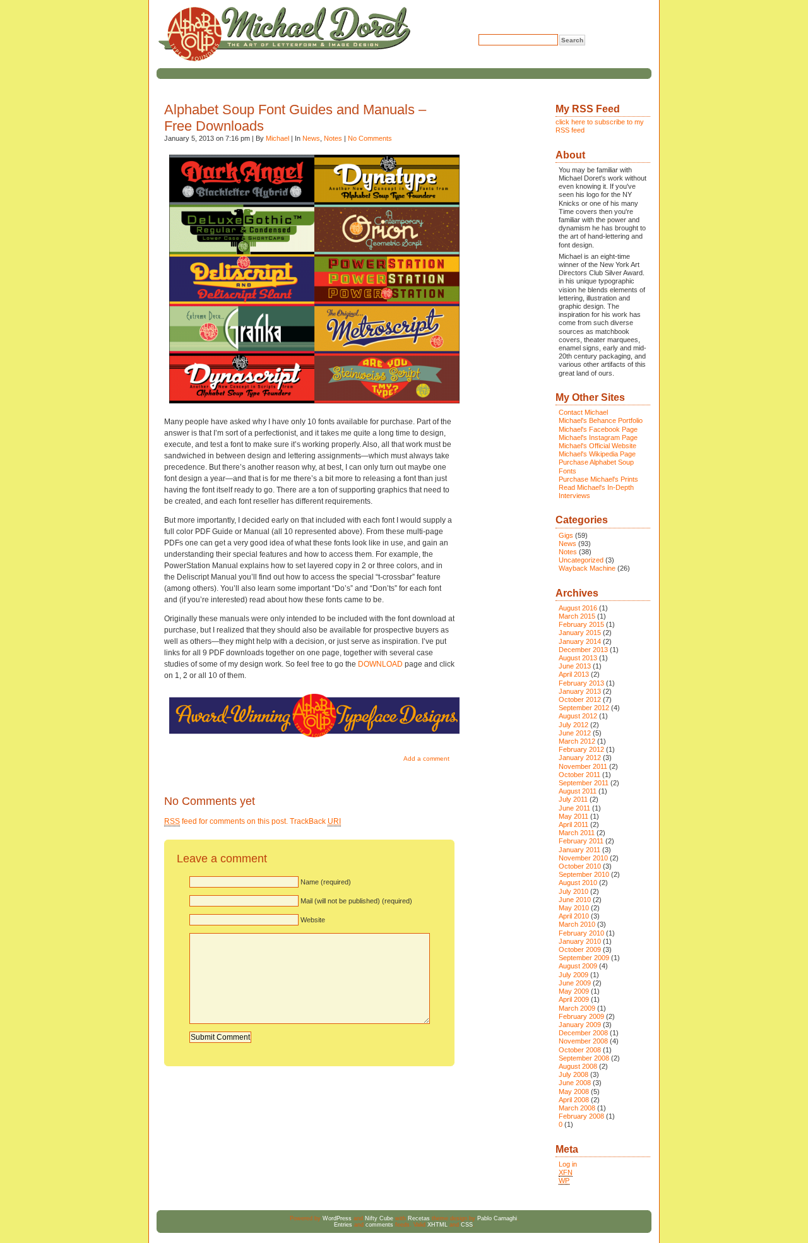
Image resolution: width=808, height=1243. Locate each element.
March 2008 (577, 1108)
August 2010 (578, 882)
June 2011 (574, 808)
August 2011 (578, 791)
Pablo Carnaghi (497, 1218)
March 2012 (577, 741)
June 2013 (575, 666)
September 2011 (584, 783)
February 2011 (581, 841)
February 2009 (581, 1016)
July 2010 (573, 891)
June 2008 (575, 1082)
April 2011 (573, 824)
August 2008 (578, 1066)
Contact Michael (583, 412)
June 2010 (575, 899)
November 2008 (583, 1041)
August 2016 (578, 608)
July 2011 (573, 799)
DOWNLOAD (380, 664)
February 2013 (581, 683)
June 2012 (575, 733)
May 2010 (574, 908)
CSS (467, 1225)
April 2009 (574, 999)
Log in (568, 1164)
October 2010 (580, 866)
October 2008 (580, 1050)
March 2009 (577, 1008)
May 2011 (573, 816)
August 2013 (578, 658)
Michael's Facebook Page (598, 429)
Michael (277, 138)
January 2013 (580, 691)
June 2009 (575, 983)
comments (379, 1225)
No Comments (370, 138)
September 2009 (584, 957)
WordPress (337, 1218)
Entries (343, 1225)
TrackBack (315, 821)
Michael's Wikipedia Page (597, 454)
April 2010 (574, 916)
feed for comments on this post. (226, 821)
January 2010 (580, 941)
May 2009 (574, 991)
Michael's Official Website (597, 445)
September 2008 (584, 1058)
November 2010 (583, 858)
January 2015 (580, 632)
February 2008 (581, 1116)
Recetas (419, 1218)
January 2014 (580, 641)
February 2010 (581, 933)
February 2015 (581, 624)
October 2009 (580, 949)
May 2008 (574, 1091)
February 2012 (581, 749)
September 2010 (584, 874)
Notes (333, 138)
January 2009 (580, 1024)
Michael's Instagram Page (598, 437)
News (311, 138)
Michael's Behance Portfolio (601, 420)
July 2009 (573, 974)
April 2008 (574, 1099)
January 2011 (579, 849)
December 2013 (583, 649)
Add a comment (426, 758)
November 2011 (583, 766)
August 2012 (578, 716)
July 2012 (573, 725)
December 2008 (583, 1033)
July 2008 (573, 1074)
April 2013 (574, 674)
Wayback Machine (587, 568)
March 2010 (577, 924)
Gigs (566, 535)
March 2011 (577, 832)
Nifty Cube (379, 1218)
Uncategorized (581, 560)
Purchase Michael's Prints (598, 479)
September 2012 (584, 707)
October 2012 (580, 699)
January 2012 (580, 757)
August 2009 (578, 966)
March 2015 (577, 616)
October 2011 (579, 774)
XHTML (437, 1225)
